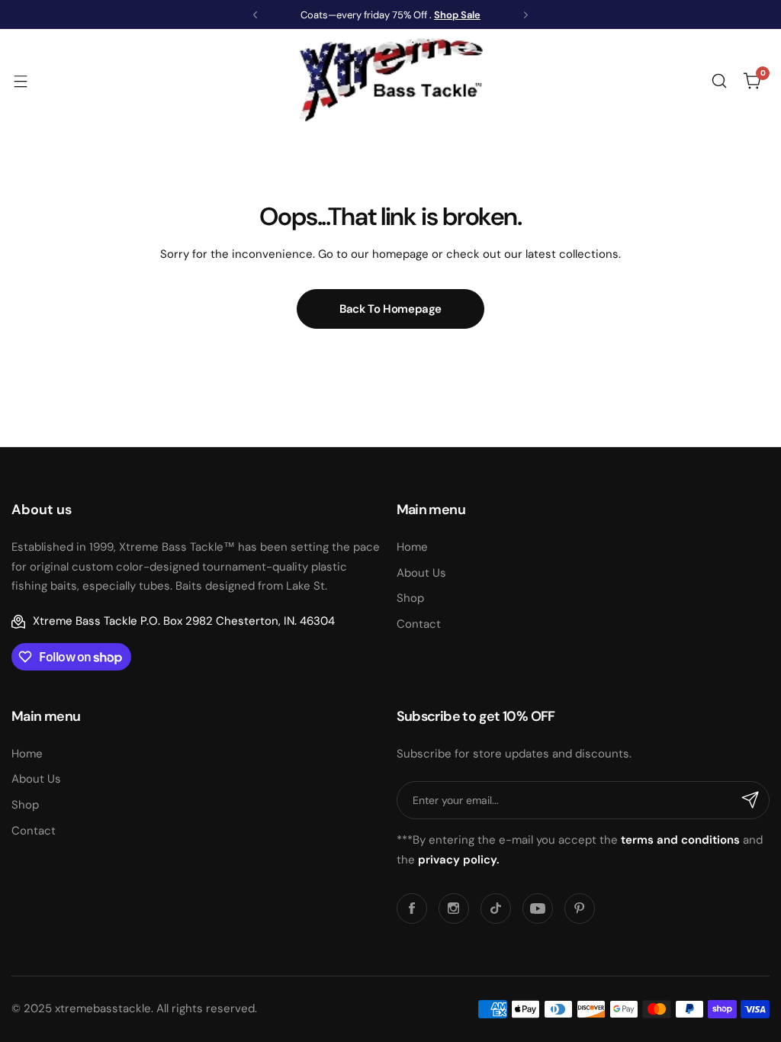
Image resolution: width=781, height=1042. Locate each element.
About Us (421, 572)
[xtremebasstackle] (390, 81)
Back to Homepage (390, 309)
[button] (255, 15)
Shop (410, 598)
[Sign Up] (750, 800)
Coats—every (331, 14)
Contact (419, 624)
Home (412, 547)
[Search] (719, 81)
